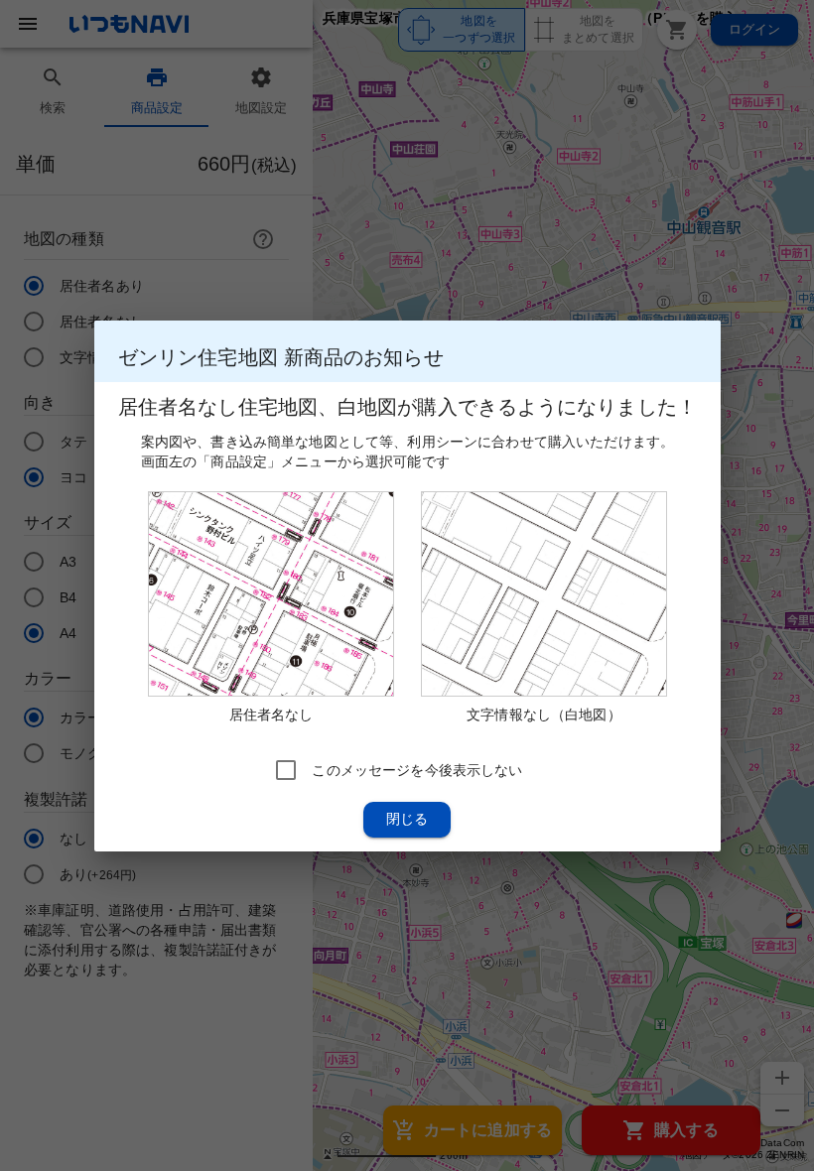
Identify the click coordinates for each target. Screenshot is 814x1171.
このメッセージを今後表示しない (417, 769)
